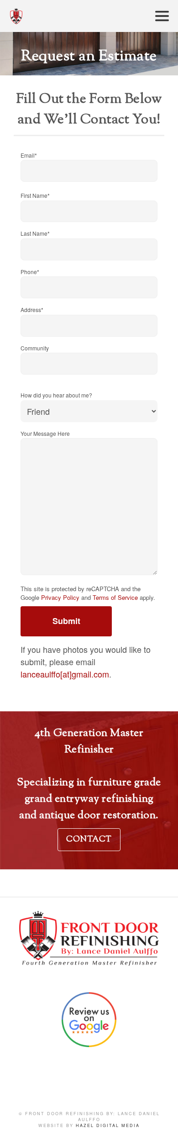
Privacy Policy (60, 597)
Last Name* (35, 233)
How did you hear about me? (56, 395)
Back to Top (162, 1122)
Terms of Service (115, 597)
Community (35, 348)
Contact (89, 840)
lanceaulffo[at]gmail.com (65, 674)
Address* (32, 309)
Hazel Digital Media (108, 1125)
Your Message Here (45, 433)
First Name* (35, 195)
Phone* (30, 271)
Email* (29, 155)
